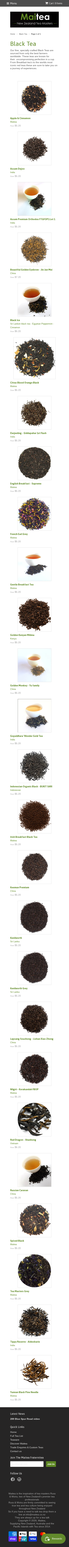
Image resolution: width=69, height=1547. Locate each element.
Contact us (16, 1451)
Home (13, 1432)
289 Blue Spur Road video (25, 1419)
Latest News (17, 1413)
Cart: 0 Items (55, 3)
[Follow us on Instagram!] (19, 1480)
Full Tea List (16, 1436)
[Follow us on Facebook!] (13, 1480)
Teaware (14, 1439)
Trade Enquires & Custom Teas (26, 1447)
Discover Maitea (18, 1443)
